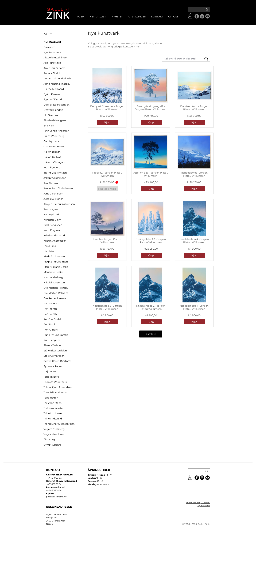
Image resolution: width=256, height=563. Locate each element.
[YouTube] (207, 16)
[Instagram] (202, 16)
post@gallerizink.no (56, 496)
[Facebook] (197, 16)
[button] (190, 15)
